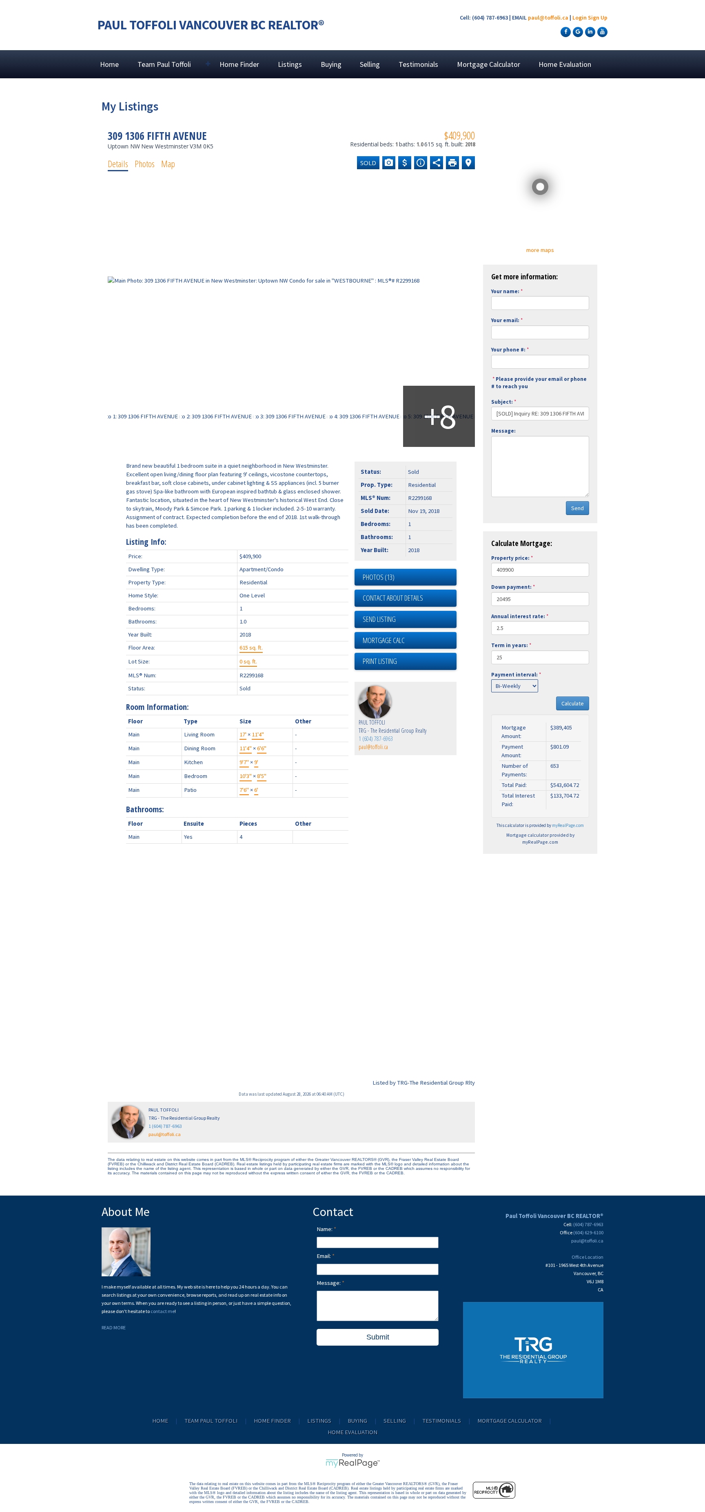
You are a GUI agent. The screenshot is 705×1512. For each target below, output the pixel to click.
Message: (503, 430)
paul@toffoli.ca (548, 17)
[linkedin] (589, 31)
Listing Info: (146, 541)
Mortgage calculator (410, 640)
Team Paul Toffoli (210, 1420)
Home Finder (239, 64)
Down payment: (511, 587)
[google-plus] (577, 31)
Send (577, 508)
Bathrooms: (145, 809)
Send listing (379, 619)
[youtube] (601, 31)
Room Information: (157, 706)
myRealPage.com (568, 825)
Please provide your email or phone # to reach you (539, 383)
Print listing (380, 661)
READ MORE (114, 1327)
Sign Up (597, 17)
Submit (377, 1337)
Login (579, 17)
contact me (163, 1311)
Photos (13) (379, 577)
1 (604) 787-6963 (376, 739)
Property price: (510, 558)
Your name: (505, 291)
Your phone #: (508, 349)
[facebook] (565, 31)
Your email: (505, 320)
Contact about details (393, 598)
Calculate (572, 703)
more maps (540, 250)
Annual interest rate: (518, 616)
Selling (370, 64)
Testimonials (418, 64)
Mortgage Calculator (488, 64)
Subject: (502, 401)
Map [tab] (168, 163)
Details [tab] (118, 163)
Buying (331, 64)
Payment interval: (514, 674)
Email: (324, 1256)
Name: (325, 1229)
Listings (290, 64)
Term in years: (509, 645)
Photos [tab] (145, 163)
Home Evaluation (565, 64)
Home (109, 64)
